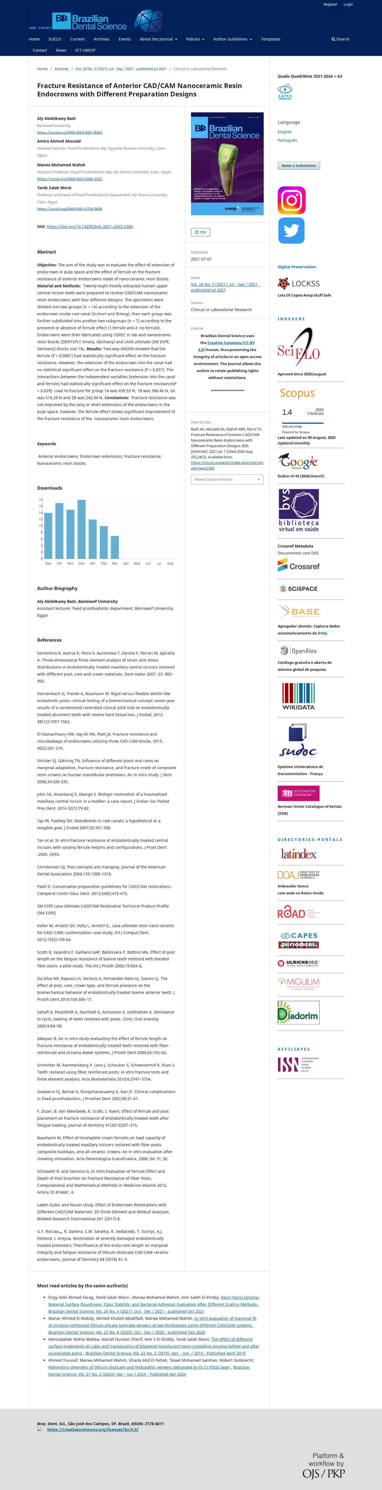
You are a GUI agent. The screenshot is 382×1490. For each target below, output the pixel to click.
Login (348, 4)
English (285, 131)
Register (330, 4)
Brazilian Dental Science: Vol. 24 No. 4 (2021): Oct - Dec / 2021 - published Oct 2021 (126, 1311)
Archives (102, 39)
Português (287, 140)
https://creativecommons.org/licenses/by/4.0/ (93, 1429)
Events (125, 39)
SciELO (55, 39)
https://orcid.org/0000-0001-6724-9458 (69, 208)
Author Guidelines (231, 39)
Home (34, 39)
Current (77, 39)
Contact (40, 50)
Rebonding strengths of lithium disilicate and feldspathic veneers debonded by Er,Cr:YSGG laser (139, 1367)
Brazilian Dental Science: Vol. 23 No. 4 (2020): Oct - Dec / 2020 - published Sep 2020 (126, 1332)
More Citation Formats (214, 479)
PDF (202, 232)
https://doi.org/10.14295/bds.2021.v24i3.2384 (90, 226)
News (61, 50)
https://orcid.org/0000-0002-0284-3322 (69, 178)
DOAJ (322, 633)
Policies (193, 39)
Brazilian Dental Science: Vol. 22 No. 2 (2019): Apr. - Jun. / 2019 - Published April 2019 (166, 1353)
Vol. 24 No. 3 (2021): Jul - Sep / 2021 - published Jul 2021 (121, 68)
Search (342, 39)
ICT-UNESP (85, 50)
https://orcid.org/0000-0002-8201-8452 (69, 132)
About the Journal (157, 39)
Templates (270, 39)
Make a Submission (299, 165)
